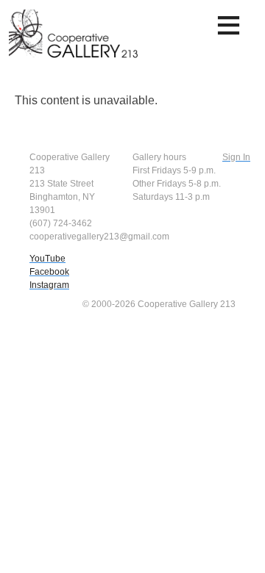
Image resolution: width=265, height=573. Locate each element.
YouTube (47, 258)
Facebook (49, 272)
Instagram (49, 285)
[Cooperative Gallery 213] (75, 39)
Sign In (236, 157)
